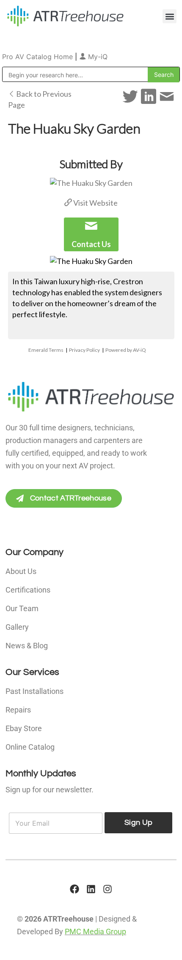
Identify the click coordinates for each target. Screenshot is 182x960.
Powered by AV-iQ (125, 350)
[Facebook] (74, 889)
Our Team (22, 608)
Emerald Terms (45, 350)
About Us (21, 571)
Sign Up (138, 823)
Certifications (28, 589)
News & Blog (27, 645)
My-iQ (97, 56)
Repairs (18, 709)
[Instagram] (107, 889)
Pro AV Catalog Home (38, 56)
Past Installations (34, 691)
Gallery (17, 627)
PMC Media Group (95, 931)
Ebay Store (24, 728)
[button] (169, 16)
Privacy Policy (84, 350)
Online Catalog (30, 746)
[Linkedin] (91, 889)
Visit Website (95, 202)
